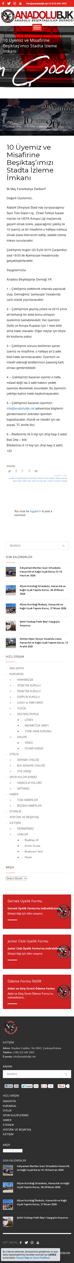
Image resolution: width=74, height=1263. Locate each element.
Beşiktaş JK (32, 840)
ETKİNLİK (15, 811)
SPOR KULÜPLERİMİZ (23, 777)
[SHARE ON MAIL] (36, 471)
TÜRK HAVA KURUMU (38, 731)
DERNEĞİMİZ (25, 828)
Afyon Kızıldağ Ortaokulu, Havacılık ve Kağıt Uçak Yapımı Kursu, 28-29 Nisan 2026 (43, 589)
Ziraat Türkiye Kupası (57, 481)
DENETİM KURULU (29, 691)
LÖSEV (29, 720)
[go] (63, 546)
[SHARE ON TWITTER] (9, 471)
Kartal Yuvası (32, 846)
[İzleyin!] (20, 3)
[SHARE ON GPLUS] (23, 471)
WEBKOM (64, 1253)
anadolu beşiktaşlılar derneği (23, 478)
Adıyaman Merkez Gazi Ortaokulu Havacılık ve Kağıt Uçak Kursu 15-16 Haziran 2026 (41, 571)
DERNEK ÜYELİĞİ (28, 760)
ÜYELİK (14, 754)
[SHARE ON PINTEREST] (29, 471)
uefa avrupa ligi (38, 481)
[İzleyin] (38, 1242)
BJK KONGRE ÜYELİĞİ (31, 765)
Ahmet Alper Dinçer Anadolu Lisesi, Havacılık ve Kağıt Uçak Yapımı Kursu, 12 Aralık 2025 (44, 642)
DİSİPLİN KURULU (28, 697)
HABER (13, 794)
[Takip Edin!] (9, 3)
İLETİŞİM (15, 823)
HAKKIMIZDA (25, 680)
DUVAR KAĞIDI (34, 748)
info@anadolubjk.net (21, 408)
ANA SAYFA (16, 668)
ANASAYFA (9, 1101)
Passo (28, 857)
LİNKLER (22, 834)
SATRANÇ (23, 788)
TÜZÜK (21, 708)
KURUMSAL (16, 674)
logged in (36, 511)
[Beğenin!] (3, 3)
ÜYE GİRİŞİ (24, 771)
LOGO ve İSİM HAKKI (30, 702)
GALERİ (22, 737)
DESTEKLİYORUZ (28, 714)
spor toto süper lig (21, 481)
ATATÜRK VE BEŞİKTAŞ (24, 817)
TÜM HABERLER (27, 800)
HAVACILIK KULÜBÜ (29, 783)
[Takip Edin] (26, 1242)
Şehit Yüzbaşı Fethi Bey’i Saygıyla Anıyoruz (42, 1217)
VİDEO (29, 742)
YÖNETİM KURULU (29, 685)
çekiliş (64, 478)
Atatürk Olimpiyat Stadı (49, 478)
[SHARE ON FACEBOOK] (16, 471)
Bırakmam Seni (34, 851)
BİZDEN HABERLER (29, 805)
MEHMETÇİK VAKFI (37, 725)
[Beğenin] (21, 1242)
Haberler (44, 126)
